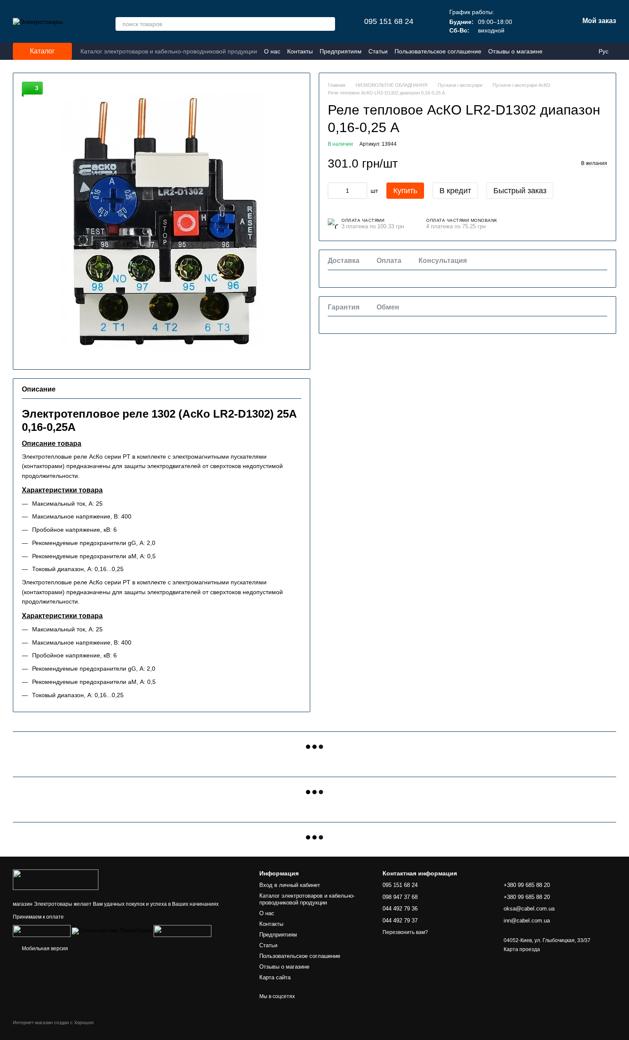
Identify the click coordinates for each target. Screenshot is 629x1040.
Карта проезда (522, 949)
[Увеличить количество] (361, 190)
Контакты (300, 51)
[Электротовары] (55, 880)
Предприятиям (341, 51)
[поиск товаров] (328, 24)
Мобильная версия (44, 949)
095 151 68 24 (388, 21)
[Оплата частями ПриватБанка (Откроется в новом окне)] (112, 931)
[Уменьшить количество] (334, 190)
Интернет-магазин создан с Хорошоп (53, 1022)
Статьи (378, 51)
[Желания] (527, 21)
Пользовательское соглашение (438, 51)
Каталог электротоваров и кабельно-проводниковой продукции (168, 51)
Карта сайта (275, 977)
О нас (272, 51)
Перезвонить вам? (405, 932)
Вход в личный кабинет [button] (289, 885)
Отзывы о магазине (515, 51)
